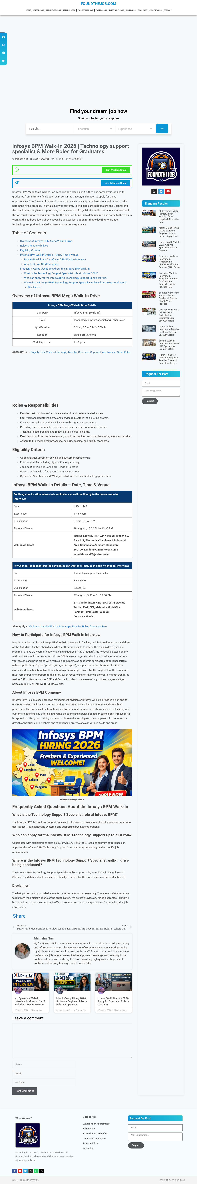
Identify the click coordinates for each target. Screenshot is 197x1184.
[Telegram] (161, 191)
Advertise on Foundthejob (96, 1123)
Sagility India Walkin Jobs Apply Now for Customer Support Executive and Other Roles (81, 352)
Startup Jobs (155, 10)
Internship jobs (116, 10)
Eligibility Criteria (30, 250)
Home (28, 10)
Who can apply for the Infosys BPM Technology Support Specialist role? (65, 277)
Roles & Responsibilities (34, 245)
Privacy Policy (90, 1143)
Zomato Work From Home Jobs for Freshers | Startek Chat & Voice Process (169, 298)
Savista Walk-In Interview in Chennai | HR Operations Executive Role (169, 344)
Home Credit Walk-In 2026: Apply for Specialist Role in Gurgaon (113, 1001)
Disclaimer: (34, 287)
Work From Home (85, 10)
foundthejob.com (98, 4)
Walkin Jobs (101, 10)
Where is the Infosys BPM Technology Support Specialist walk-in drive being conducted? (75, 282)
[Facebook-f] (14, 1171)
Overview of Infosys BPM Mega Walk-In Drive (46, 241)
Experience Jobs (53, 10)
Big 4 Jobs (142, 10)
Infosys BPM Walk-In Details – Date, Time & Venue (49, 254)
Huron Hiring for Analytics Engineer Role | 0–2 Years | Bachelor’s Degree (168, 359)
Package (167, 10)
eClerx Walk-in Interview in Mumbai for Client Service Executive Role (169, 330)
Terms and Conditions (94, 1138)
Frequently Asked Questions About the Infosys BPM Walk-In (55, 268)
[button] (3, 37)
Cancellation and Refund (95, 1133)
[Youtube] (168, 191)
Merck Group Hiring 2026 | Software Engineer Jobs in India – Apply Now (71, 1001)
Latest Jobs (38, 10)
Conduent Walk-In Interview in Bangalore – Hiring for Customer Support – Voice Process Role (168, 280)
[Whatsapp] (36, 1171)
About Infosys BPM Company (41, 264)
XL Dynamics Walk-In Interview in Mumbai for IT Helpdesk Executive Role (30, 1001)
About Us (88, 1148)
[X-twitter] (41, 1171)
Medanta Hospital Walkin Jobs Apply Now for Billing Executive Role (68, 626)
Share (19, 916)
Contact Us (89, 1128)
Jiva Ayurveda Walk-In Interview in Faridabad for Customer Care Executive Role (169, 315)
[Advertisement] (92, 38)
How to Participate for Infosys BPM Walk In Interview (55, 259)
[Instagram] (154, 191)
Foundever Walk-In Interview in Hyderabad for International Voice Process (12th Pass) (169, 262)
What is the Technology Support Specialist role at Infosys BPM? (61, 273)
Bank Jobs (131, 10)
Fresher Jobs (69, 10)
